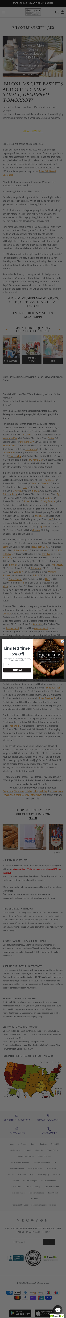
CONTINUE (17, 670)
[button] (57, 1309)
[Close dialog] (62, 641)
